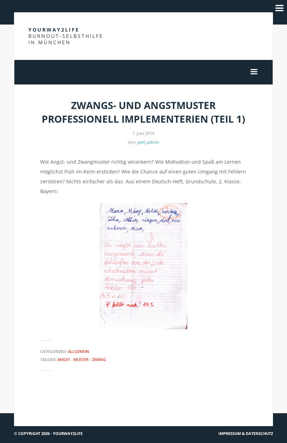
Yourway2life (65, 36)
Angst (63, 359)
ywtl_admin (148, 142)
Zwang (99, 359)
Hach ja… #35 (252, 400)
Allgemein (78, 351)
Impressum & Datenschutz (245, 433)
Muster (81, 359)
